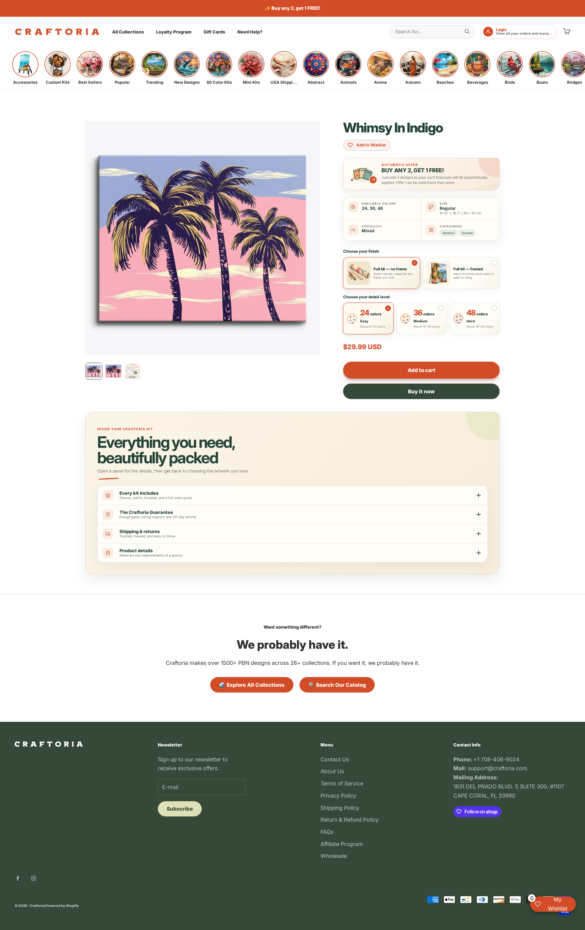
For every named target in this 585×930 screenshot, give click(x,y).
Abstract (448, 233)
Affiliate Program (342, 844)
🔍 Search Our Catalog (337, 685)
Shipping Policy (340, 808)
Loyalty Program (173, 31)
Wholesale (334, 856)
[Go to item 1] (93, 371)
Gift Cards (214, 31)
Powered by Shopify (62, 906)
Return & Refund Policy (349, 819)
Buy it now (421, 391)
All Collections (128, 31)
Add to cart (421, 370)
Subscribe (180, 809)
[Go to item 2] (113, 371)
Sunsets (467, 233)
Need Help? (249, 31)
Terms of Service (342, 783)
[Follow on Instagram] (33, 878)
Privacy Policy (338, 795)
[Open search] (467, 31)
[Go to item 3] (132, 371)
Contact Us (335, 759)
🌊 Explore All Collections (252, 685)
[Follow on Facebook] (18, 878)
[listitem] (25, 68)
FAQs (327, 832)
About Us (332, 771)
